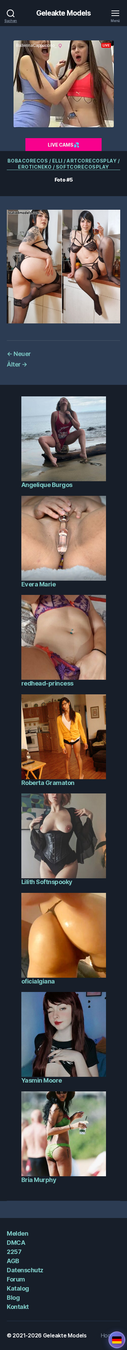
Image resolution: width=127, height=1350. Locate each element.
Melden (17, 1233)
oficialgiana (38, 981)
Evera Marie (38, 584)
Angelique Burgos (46, 484)
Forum (16, 1279)
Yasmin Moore (41, 1080)
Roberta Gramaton (48, 782)
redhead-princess (47, 683)
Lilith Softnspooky (46, 881)
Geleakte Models (63, 13)
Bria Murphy (39, 1179)
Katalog (18, 1288)
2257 (14, 1251)
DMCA (16, 1242)
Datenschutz (25, 1270)
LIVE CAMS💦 (63, 145)
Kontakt (18, 1306)
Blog (13, 1297)
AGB (13, 1260)
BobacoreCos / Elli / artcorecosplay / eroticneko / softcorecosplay (63, 164)
